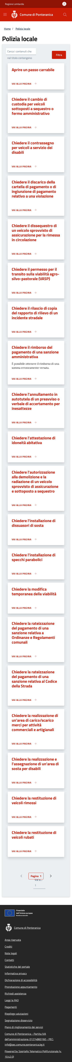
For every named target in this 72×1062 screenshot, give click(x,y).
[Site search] (65, 15)
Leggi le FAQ (12, 1000)
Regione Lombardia (14, 4)
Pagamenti (11, 1007)
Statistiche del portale (17, 967)
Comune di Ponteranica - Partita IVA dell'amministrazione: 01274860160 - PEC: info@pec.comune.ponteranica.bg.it (29, 1039)
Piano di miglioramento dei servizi (24, 1027)
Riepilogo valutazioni (16, 1014)
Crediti (8, 947)
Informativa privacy (16, 973)
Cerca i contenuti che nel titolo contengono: (19, 54)
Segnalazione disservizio (18, 1020)
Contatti (9, 960)
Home (7, 29)
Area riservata (13, 940)
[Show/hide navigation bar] (5, 14)
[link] (25, 83)
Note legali (11, 953)
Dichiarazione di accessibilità (21, 980)
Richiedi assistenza (15, 994)
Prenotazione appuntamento (21, 987)
